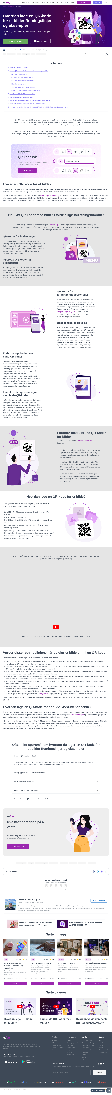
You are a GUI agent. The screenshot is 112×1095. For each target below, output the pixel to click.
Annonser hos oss (57, 1054)
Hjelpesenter (103, 1056)
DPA (83, 1063)
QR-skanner (35, 2)
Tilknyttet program (57, 1049)
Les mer (15, 983)
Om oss (69, 1044)
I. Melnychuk (9, 978)
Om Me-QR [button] (24, 2)
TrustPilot (69, 1056)
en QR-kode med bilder (84, 441)
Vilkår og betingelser (88, 1049)
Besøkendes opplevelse (19, 84)
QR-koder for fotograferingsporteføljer (23, 80)
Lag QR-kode (82, 2)
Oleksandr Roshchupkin (12, 50)
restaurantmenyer (77, 715)
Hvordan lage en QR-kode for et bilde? (21, 97)
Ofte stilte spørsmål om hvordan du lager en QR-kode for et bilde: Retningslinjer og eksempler (39, 107)
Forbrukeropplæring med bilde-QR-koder (24, 87)
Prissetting (44, 2)
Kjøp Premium (18, 847)
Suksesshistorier (41, 54)
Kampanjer (82, 863)
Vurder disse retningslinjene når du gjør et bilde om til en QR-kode (30, 100)
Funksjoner (26, 54)
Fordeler (54, 1044)
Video (33, 54)
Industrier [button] (64, 2)
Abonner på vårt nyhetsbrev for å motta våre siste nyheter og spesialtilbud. (73, 1070)
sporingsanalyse (43, 694)
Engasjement (53, 863)
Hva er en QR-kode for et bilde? (19, 67)
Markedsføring (21, 863)
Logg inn (97, 2)
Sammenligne (54, 2)
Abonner (99, 1076)
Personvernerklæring (88, 1047)
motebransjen (55, 225)
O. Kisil (35, 978)
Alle (4, 54)
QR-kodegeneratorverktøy (49, 196)
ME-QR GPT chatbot (58, 1051)
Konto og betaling (87, 1044)
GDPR (84, 1061)
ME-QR (4, 6)
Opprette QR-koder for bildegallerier (22, 77)
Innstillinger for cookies (86, 1057)
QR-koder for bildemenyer (19, 74)
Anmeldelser (70, 1058)
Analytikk (73, 863)
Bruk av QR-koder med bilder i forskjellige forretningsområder (29, 71)
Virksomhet (64, 863)
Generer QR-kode (15, 41)
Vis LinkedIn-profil (99, 900)
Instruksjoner (11, 6)
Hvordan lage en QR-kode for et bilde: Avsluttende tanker (27, 103)
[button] (105, 2)
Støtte (72, 2)
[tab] (56, 760)
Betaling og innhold (72, 1047)
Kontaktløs (91, 863)
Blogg (101, 1049)
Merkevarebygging (41, 863)
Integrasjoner (71, 1054)
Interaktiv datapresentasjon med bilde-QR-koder (26, 90)
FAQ (100, 1044)
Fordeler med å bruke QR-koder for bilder (22, 94)
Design (31, 863)
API (53, 1047)
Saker (18, 54)
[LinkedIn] (20, 50)
